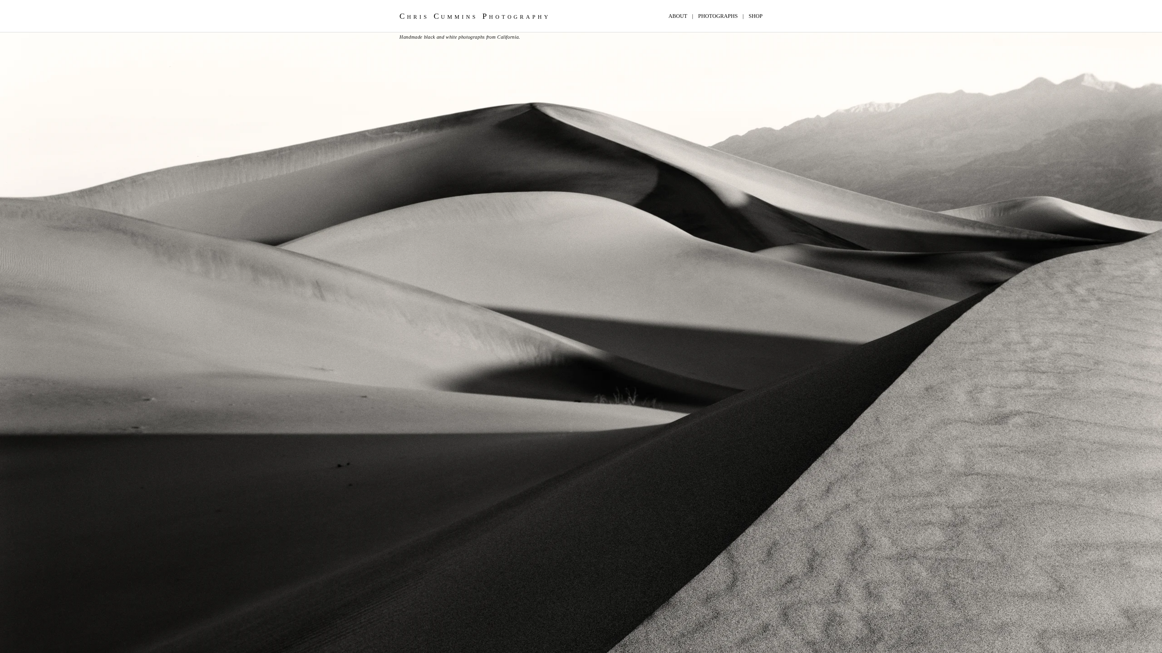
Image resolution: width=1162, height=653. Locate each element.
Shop (756, 16)
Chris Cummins (474, 16)
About (677, 16)
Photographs (718, 16)
